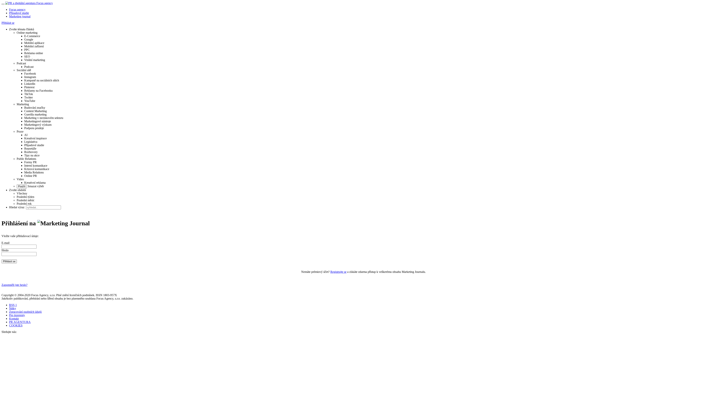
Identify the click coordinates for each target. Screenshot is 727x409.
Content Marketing (35, 111)
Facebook (30, 73)
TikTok (28, 94)
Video (20, 179)
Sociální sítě (24, 70)
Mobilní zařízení (34, 46)
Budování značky (34, 107)
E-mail (5, 242)
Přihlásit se (8, 22)
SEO (27, 56)
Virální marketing (34, 60)
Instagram (30, 77)
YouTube (29, 100)
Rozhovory (31, 152)
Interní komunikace (35, 165)
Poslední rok (24, 203)
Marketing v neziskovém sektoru (43, 117)
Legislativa (30, 141)
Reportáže (30, 148)
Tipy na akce (32, 155)
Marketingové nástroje (37, 121)
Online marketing (27, 32)
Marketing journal (19, 16)
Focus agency (17, 9)
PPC (27, 49)
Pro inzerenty (17, 315)
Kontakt (14, 318)
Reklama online (33, 53)
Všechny (22, 193)
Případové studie (19, 13)
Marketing (23, 104)
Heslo (5, 250)
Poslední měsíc (25, 200)
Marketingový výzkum (37, 124)
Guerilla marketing (35, 114)
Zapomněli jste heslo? (14, 284)
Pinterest (29, 87)
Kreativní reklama (35, 182)
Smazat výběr (35, 186)
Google (28, 39)
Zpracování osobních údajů (25, 311)
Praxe (20, 131)
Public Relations (26, 158)
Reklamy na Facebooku (38, 90)
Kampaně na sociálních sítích (41, 80)
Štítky (12, 308)
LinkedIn (29, 83)
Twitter (28, 97)
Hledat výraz (17, 207)
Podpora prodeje (34, 128)
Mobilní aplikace (34, 42)
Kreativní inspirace (35, 138)
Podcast (21, 63)
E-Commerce (32, 36)
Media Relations (34, 172)
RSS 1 (13, 305)
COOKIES (16, 325)
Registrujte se (338, 271)
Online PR (30, 175)
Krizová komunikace (36, 169)
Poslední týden (25, 196)
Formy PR (30, 162)
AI (25, 135)
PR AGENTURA (20, 322)
